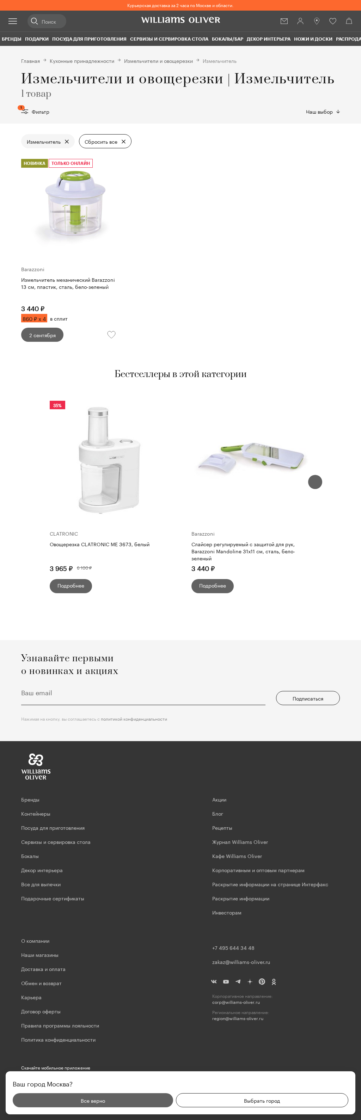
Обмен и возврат (41, 983)
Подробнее (70, 585)
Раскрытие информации (240, 898)
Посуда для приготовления (89, 39)
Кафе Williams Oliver (237, 855)
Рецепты (222, 827)
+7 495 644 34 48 (233, 947)
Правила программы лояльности (60, 1025)
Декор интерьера (268, 39)
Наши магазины (40, 954)
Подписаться (308, 698)
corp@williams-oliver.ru (236, 1002)
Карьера (31, 997)
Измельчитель (44, 141)
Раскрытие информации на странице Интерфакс (270, 884)
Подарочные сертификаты (52, 898)
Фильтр (35, 111)
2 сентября (42, 335)
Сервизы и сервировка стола (169, 39)
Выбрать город (262, 1100)
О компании (35, 940)
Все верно (93, 1100)
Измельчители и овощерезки (158, 60)
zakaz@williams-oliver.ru (241, 961)
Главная (30, 60)
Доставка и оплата (43, 968)
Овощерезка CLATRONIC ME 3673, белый (99, 544)
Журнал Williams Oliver (240, 841)
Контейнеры (35, 813)
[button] (315, 482)
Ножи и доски (313, 39)
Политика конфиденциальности (58, 1039)
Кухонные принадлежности (82, 60)
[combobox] (323, 111)
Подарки (37, 39)
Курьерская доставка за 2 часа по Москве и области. (180, 4)
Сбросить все (101, 141)
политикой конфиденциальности (134, 718)
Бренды (12, 39)
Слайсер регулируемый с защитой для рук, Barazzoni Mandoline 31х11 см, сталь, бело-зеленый (243, 550)
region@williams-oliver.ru (237, 1018)
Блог (217, 813)
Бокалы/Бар (227, 39)
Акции (219, 799)
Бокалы (30, 855)
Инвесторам (227, 912)
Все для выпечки (41, 884)
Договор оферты (41, 1011)
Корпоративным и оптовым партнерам (258, 870)
